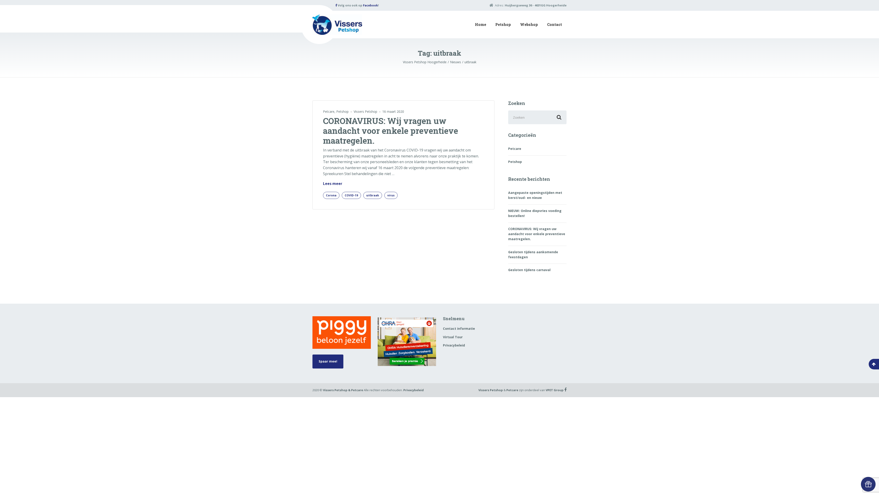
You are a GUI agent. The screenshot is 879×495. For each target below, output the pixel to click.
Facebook (370, 5)
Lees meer (332, 184)
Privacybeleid (454, 345)
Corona (331, 195)
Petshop (503, 24)
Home (480, 24)
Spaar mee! (328, 361)
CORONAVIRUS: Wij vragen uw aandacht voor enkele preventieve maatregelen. (390, 130)
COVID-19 (351, 195)
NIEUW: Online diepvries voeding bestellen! (535, 213)
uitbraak (372, 195)
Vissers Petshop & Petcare (343, 390)
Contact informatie (459, 328)
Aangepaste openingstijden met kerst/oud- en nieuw (535, 195)
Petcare (328, 111)
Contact (554, 24)
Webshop (529, 24)
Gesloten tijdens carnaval (529, 270)
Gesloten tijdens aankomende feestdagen (533, 254)
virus (391, 195)
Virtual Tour (453, 337)
